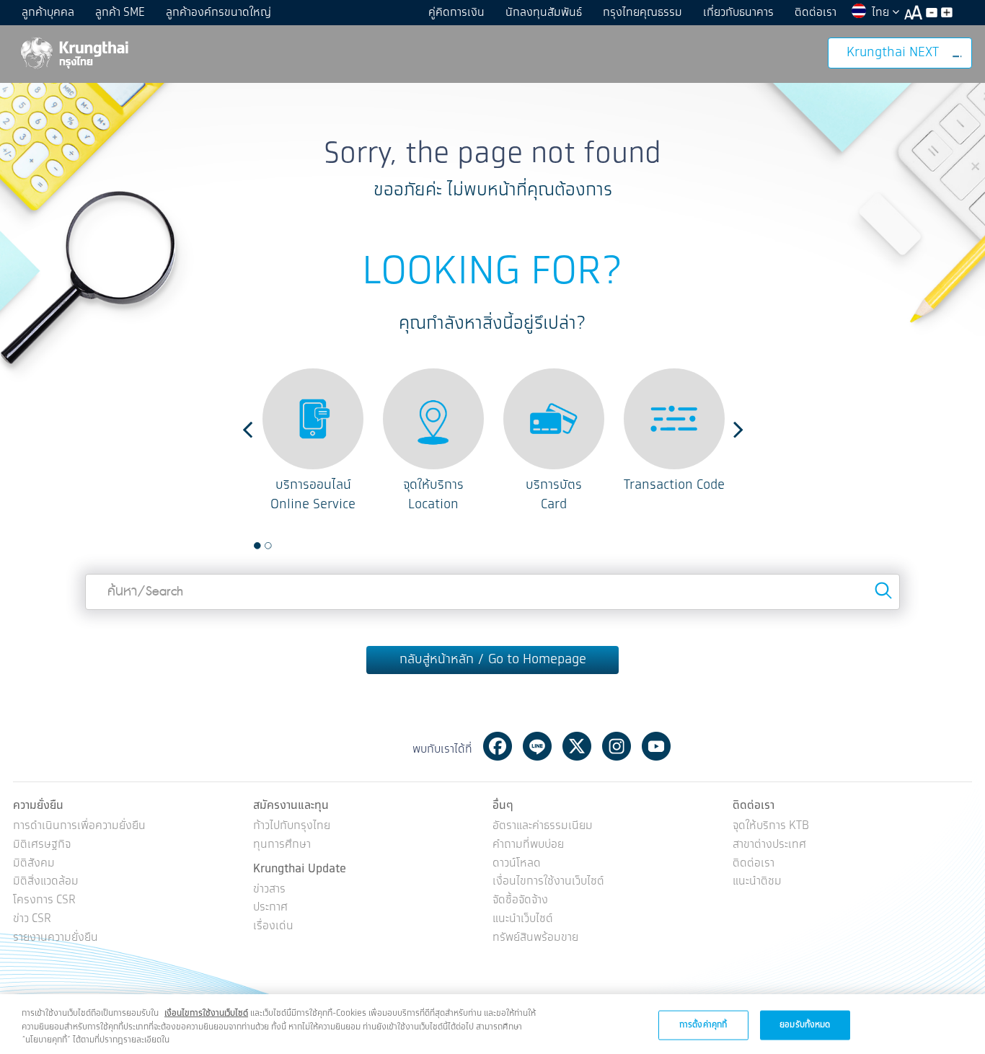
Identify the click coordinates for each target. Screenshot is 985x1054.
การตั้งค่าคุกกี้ (703, 1024)
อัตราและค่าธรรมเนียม (542, 826)
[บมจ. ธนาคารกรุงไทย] (73, 52)
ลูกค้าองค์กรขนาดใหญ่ (218, 12)
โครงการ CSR (44, 900)
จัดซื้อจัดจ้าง (520, 900)
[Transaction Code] (674, 418)
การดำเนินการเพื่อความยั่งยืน (79, 826)
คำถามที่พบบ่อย (528, 845)
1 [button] (257, 545)
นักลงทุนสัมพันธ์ (543, 12)
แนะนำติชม (757, 882)
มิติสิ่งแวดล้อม (46, 882)
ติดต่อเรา (815, 12)
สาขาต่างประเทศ (769, 845)
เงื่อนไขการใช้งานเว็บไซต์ (548, 882)
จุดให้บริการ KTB (771, 826)
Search (883, 590)
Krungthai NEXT (893, 52)
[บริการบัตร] (553, 418)
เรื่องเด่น (273, 926)
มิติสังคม (34, 864)
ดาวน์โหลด (516, 864)
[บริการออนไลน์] (313, 418)
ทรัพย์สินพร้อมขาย (535, 938)
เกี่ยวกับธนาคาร (738, 12)
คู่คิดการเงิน (456, 12)
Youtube (656, 746)
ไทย (882, 12)
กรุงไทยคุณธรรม (642, 12)
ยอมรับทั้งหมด (804, 1024)
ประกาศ (270, 908)
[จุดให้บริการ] (433, 418)
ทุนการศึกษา (282, 845)
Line (537, 746)
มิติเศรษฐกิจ (42, 845)
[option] (313, 441)
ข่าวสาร (269, 890)
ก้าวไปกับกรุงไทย (291, 826)
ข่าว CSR (32, 919)
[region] (492, 1024)
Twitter (576, 746)
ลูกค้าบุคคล (48, 12)
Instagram (616, 746)
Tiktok (695, 746)
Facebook (497, 746)
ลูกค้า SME (120, 12)
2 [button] (268, 545)
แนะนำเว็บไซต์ (522, 919)
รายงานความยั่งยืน (55, 938)
